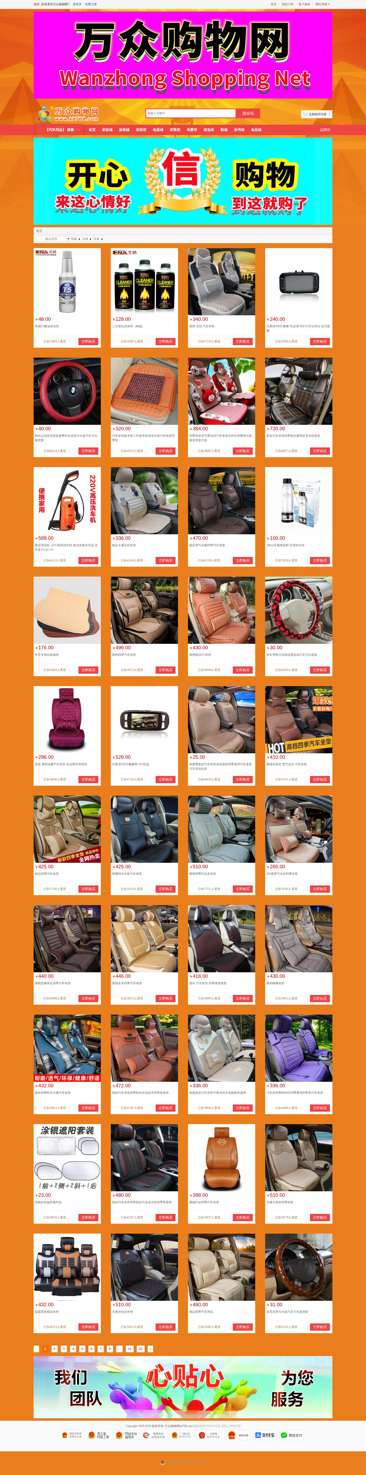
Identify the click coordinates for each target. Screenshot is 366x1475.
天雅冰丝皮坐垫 (122, 1311)
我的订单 (288, 4)
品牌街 (325, 130)
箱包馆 (209, 130)
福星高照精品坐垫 (47, 1311)
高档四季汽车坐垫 (124, 654)
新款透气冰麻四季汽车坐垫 (207, 545)
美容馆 (141, 130)
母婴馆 (192, 130)
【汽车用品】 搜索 (59, 130)
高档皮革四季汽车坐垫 (127, 983)
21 (129, 1349)
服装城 (124, 130)
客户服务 (304, 4)
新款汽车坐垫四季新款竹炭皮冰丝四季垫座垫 (142, 1202)
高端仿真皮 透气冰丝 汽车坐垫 (286, 764)
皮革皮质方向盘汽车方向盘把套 (287, 1311)
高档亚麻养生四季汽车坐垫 (53, 983)
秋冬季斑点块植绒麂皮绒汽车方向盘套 (291, 654)
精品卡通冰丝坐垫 (124, 545)
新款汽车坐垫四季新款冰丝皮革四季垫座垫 (140, 1092)
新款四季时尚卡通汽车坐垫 (53, 1092)
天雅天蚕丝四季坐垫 (279, 1202)
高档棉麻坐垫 (275, 983)
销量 (74, 239)
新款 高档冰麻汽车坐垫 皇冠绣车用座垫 (61, 764)
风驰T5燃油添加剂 (47, 326)
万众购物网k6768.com (179, 1426)
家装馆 (175, 130)
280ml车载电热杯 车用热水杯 (285, 545)
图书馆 (239, 130)
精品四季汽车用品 (201, 1311)
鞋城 (224, 130)
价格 (85, 239)
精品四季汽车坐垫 (47, 873)
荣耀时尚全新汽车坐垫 (127, 873)
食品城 (256, 130)
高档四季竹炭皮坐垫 (202, 873)
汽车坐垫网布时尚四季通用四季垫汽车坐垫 (294, 1092)
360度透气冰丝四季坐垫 (282, 873)
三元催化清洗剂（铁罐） (128, 326)
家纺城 (107, 130)
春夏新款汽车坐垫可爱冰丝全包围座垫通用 (217, 1092)
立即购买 (88, 341)
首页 (274, 4)
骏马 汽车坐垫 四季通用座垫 (208, 983)
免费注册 (91, 4)
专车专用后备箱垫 (47, 654)
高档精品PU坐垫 (200, 654)
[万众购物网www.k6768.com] (67, 114)
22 (140, 1349)
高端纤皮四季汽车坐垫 (204, 1202)
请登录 (77, 4)
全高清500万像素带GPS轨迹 (130, 764)
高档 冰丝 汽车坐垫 (202, 326)
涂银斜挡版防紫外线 (48, 1202)
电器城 (158, 130)
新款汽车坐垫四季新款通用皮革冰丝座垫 (293, 435)
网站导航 (321, 4)
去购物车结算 (318, 114)
